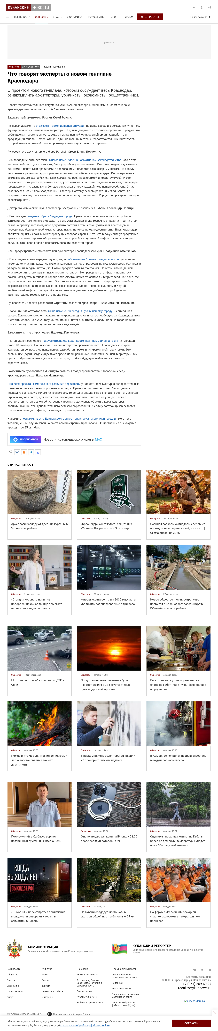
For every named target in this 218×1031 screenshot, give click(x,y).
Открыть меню (8, 17)
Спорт (115, 17)
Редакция (117, 983)
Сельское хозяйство (53, 991)
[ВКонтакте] (17, 452)
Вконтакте (194, 7)
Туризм (128, 17)
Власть (57, 17)
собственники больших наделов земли (93, 259)
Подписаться (29, 439)
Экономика (74, 17)
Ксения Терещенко (54, 66)
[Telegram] (31, 452)
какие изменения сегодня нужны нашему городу (80, 311)
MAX (98, 439)
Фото (45, 974)
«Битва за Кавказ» (87, 974)
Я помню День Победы (124, 969)
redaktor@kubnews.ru (194, 988)
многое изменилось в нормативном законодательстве (85, 160)
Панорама (82, 969)
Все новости (22, 17)
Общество (41, 17)
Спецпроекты (150, 17)
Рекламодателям (121, 988)
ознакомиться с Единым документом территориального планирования (70, 418)
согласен (191, 1023)
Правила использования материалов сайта (125, 995)
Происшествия (96, 17)
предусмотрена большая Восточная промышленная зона (80, 340)
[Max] (38, 452)
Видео (45, 980)
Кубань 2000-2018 (87, 997)
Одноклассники (201, 7)
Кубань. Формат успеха (90, 1002)
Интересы (47, 997)
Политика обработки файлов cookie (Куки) (123, 1004)
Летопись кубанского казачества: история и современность (89, 983)
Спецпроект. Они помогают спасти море (124, 976)
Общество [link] (16, 518)
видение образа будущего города (50, 216)
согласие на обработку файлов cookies (85, 1025)
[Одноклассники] (24, 452)
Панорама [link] (155, 518)
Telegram (209, 7)
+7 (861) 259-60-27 (197, 984)
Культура (47, 969)
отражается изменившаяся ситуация (60, 125)
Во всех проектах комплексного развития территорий (45, 383)
